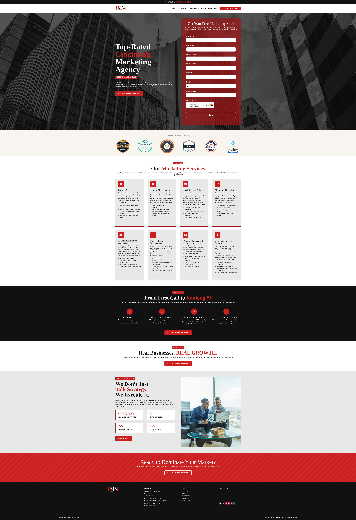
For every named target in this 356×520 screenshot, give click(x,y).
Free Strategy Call (230, 8)
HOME (174, 8)
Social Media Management (153, 503)
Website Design (149, 505)
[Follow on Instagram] (226, 503)
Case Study (186, 501)
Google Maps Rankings (152, 491)
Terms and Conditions (290, 517)
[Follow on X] (223, 503)
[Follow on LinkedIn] (234, 503)
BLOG (203, 8)
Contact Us (212, 8)
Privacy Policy (279, 517)
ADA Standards (269, 517)
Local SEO (147, 493)
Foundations (186, 496)
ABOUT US (193, 8)
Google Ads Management (152, 498)
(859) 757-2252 (184, 2)
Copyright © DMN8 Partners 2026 (69, 517)
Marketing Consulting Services (155, 501)
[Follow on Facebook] (220, 503)
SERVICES (182, 8)
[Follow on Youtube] (232, 503)
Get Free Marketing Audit (129, 93)
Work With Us (123, 438)
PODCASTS (185, 498)
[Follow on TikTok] (229, 503)
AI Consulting (149, 496)
